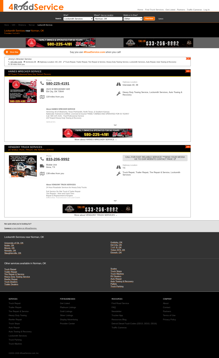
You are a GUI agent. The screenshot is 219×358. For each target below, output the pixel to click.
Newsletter (117, 311)
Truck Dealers (10, 282)
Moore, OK (9, 248)
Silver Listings (66, 315)
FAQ (114, 307)
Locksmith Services (18, 336)
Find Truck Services (154, 10)
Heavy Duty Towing (18, 315)
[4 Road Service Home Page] (36, 6)
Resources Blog (119, 319)
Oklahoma (22, 25)
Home (6, 25)
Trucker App (117, 315)
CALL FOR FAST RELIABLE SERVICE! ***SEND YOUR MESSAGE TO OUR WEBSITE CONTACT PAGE (155, 158)
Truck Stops (116, 271)
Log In (207, 10)
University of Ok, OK (13, 243)
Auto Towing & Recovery (122, 281)
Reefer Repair (11, 279)
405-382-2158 (16, 62)
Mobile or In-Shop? (131, 15)
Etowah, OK (116, 252)
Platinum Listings (68, 307)
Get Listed (170, 10)
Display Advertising (69, 319)
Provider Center (67, 323)
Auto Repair (116, 279)
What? (65, 15)
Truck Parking (117, 286)
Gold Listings (66, 311)
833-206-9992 (57, 159)
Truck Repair (10, 269)
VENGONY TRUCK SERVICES (25, 147)
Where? (103, 15)
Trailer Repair (10, 272)
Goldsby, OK (116, 242)
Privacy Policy (169, 319)
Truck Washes (117, 274)
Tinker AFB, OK (118, 250)
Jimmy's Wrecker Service (20, 58)
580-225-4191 (57, 83)
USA (13, 25)
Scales (114, 269)
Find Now (149, 18)
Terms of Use (169, 315)
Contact (166, 307)
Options (160, 19)
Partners (181, 10)
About (165, 303)
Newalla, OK (10, 250)
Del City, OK (116, 245)
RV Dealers (116, 276)
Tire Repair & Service (14, 274)
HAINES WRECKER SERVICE (25, 71)
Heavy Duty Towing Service (17, 277)
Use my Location (107, 15)
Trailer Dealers (11, 284)
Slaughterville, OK (12, 253)
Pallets (114, 284)
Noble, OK (9, 245)
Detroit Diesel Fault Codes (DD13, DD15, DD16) (134, 323)
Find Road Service (120, 303)
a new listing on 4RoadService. (20, 228)
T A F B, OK (116, 247)
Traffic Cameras (194, 10)
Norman (32, 25)
